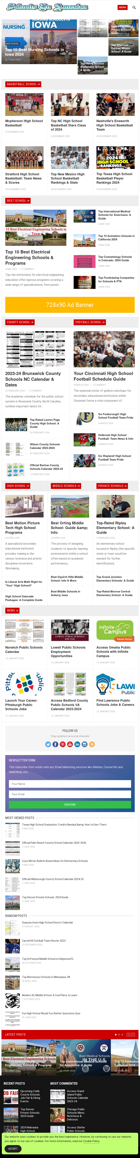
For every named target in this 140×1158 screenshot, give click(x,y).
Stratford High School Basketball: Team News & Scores (23, 178)
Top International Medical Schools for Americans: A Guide (114, 214)
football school (88, 322)
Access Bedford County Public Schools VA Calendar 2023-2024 (69, 704)
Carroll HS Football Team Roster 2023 (44, 940)
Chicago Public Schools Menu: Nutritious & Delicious (76, 1114)
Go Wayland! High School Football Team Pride (114, 457)
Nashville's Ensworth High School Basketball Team (114, 125)
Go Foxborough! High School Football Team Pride (115, 416)
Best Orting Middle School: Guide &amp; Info (69, 527)
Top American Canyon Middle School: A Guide (121, 48)
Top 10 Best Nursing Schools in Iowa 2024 (34, 52)
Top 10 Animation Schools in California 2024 (116, 237)
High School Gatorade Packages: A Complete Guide (23, 598)
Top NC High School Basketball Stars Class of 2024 (68, 125)
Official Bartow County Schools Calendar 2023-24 (46, 467)
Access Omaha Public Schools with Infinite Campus (113, 651)
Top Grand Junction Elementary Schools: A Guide (115, 578)
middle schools (65, 486)
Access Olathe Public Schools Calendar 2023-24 (77, 1131)
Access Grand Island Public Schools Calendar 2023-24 (77, 1096)
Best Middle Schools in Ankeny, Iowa (65, 593)
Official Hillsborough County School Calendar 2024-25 (53, 879)
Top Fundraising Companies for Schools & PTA (116, 279)
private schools (110, 486)
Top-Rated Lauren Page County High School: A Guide (45, 423)
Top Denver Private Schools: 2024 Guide (45, 897)
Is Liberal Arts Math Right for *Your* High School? (23, 583)
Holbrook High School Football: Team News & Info (115, 437)
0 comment (28, 269)
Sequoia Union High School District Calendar (47, 922)
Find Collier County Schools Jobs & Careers (92, 30)
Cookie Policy (91, 1141)
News (11, 610)
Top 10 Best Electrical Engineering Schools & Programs (29, 257)
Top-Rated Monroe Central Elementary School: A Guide (114, 593)
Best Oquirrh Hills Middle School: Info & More (67, 578)
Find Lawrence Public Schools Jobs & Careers (115, 702)
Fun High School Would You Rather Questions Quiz (51, 1013)
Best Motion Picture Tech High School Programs (22, 527)
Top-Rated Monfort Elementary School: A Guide (92, 67)
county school (18, 322)
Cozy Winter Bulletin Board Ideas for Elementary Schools (55, 861)
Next (133, 1034)
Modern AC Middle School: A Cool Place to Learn (49, 995)
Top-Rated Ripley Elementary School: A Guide (115, 527)
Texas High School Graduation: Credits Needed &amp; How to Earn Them (64, 824)
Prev (128, 1034)
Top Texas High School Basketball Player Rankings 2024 (114, 178)
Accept (13, 1148)
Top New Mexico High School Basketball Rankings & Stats (68, 178)
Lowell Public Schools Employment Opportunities (68, 651)
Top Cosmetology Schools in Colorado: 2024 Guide (115, 258)
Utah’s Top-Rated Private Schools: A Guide (122, 30)
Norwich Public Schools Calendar (24, 649)
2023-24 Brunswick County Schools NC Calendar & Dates (33, 379)
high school (16, 486)
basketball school (22, 84)
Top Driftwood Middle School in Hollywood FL (48, 958)
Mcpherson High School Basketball (24, 122)
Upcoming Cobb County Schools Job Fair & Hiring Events (30, 1096)
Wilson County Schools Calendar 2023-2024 (45, 446)
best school (12, 44)
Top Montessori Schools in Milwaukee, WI (46, 977)
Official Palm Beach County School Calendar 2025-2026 (54, 842)
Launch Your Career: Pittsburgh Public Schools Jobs (21, 704)
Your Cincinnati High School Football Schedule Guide (103, 376)
